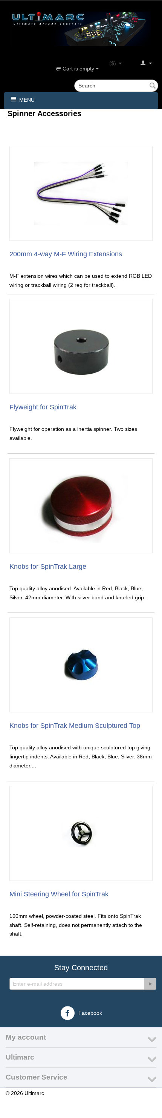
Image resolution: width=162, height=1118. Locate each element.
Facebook (89, 1013)
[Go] (150, 983)
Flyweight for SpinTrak (42, 407)
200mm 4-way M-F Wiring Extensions (65, 254)
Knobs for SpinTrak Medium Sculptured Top (74, 725)
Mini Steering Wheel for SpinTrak (59, 894)
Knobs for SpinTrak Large (47, 566)
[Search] (152, 86)
